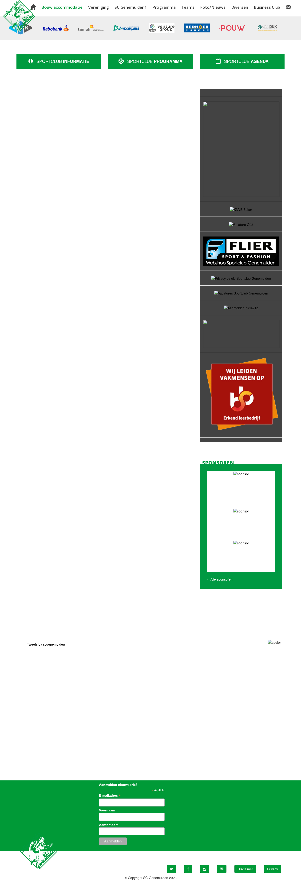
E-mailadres (110, 795)
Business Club (267, 7)
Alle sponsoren (221, 579)
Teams (187, 7)
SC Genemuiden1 (131, 7)
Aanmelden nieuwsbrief (118, 785)
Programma (164, 7)
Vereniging (98, 7)
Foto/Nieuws (213, 7)
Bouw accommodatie (62, 7)
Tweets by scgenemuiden (46, 644)
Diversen (239, 7)
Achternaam (108, 825)
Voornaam (107, 810)
